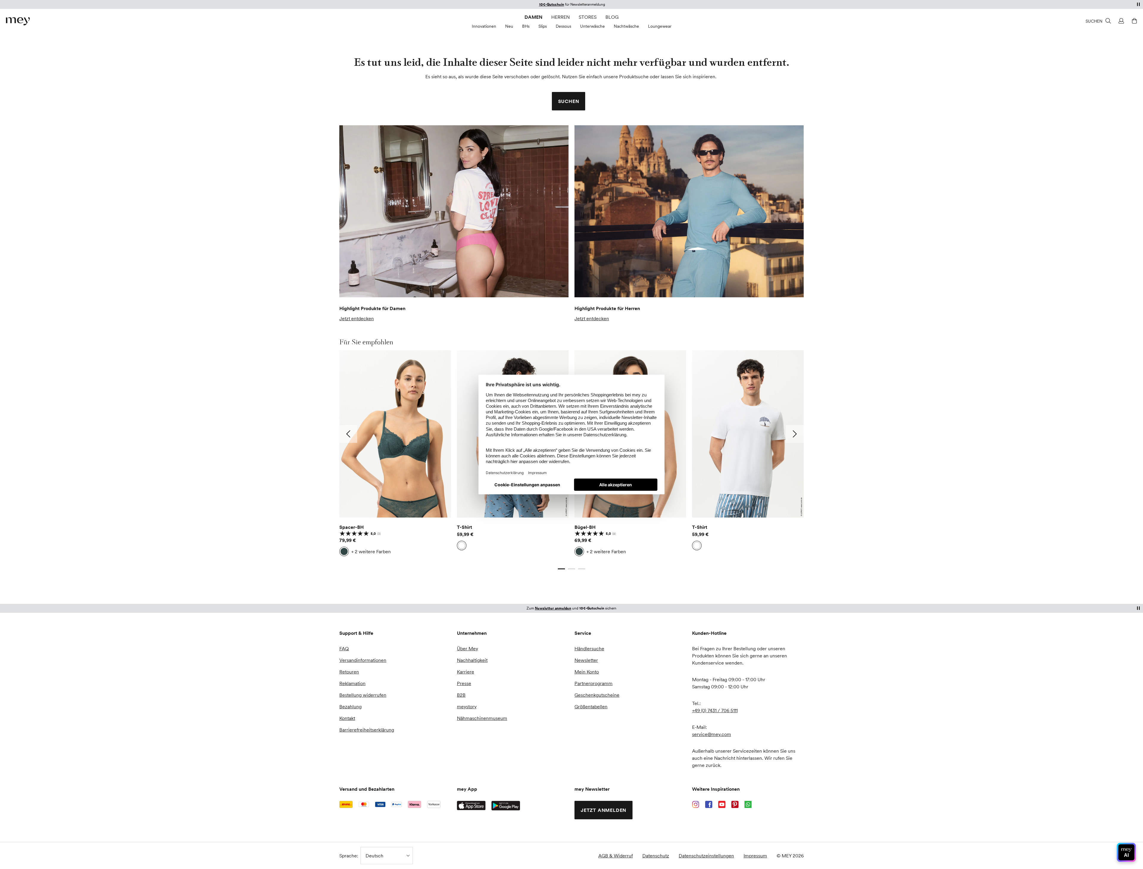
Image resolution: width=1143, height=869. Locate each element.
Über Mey (467, 648)
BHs (526, 26)
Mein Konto (586, 672)
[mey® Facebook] (708, 804)
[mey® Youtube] (721, 804)
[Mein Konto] (1120, 20)
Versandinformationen (362, 660)
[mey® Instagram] (695, 804)
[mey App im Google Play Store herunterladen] (505, 805)
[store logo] (18, 21)
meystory (467, 706)
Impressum (755, 856)
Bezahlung (350, 706)
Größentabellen (591, 706)
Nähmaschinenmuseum (482, 718)
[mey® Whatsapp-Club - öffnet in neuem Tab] (748, 804)
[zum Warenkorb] (1133, 20)
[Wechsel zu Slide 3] (581, 568)
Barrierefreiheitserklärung (366, 730)
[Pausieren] (1138, 4)
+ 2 (371, 551)
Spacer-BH (351, 527)
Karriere (465, 672)
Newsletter (586, 660)
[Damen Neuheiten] (454, 211)
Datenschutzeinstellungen (706, 856)
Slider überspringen (353, 341)
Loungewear (660, 26)
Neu (509, 26)
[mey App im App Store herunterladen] (471, 805)
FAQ (344, 648)
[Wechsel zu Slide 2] (571, 568)
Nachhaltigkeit (472, 660)
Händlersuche (589, 648)
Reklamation (352, 683)
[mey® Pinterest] (734, 804)
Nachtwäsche (626, 26)
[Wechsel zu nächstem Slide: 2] (795, 434)
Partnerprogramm (593, 683)
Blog (612, 17)
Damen (533, 17)
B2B (461, 695)
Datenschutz (655, 856)
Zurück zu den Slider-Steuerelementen (380, 563)
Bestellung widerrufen (362, 695)
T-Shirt (464, 527)
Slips (542, 26)
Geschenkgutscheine (596, 695)
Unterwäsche (592, 26)
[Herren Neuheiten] (689, 211)
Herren (560, 17)
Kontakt (347, 718)
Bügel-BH (585, 527)
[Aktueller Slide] (561, 568)
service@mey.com (711, 734)
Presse (464, 683)
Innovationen (484, 26)
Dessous (563, 26)
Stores (588, 17)
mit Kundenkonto (571, 608)
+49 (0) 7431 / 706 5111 (715, 710)
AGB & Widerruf (615, 856)
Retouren (349, 672)
